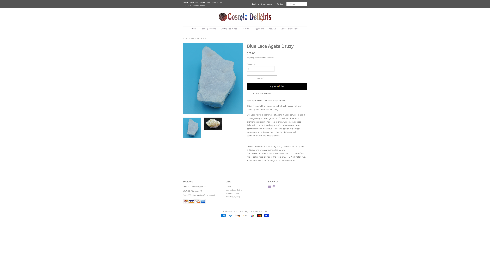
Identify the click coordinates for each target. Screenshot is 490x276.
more (281, 153)
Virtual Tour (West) (233, 197)
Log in (254, 4)
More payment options (262, 93)
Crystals (270, 153)
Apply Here (259, 29)
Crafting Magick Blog (229, 29)
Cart (282, 4)
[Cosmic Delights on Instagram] (273, 187)
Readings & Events (208, 29)
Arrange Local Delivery (234, 190)
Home (194, 29)
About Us (272, 29)
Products (245, 29)
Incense (262, 153)
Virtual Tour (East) (232, 193)
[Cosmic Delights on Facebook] (269, 187)
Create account (267, 4)
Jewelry (255, 153)
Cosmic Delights (271, 146)
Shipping (250, 57)
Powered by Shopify (259, 211)
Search (228, 187)
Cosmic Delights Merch (290, 29)
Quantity (251, 64)
